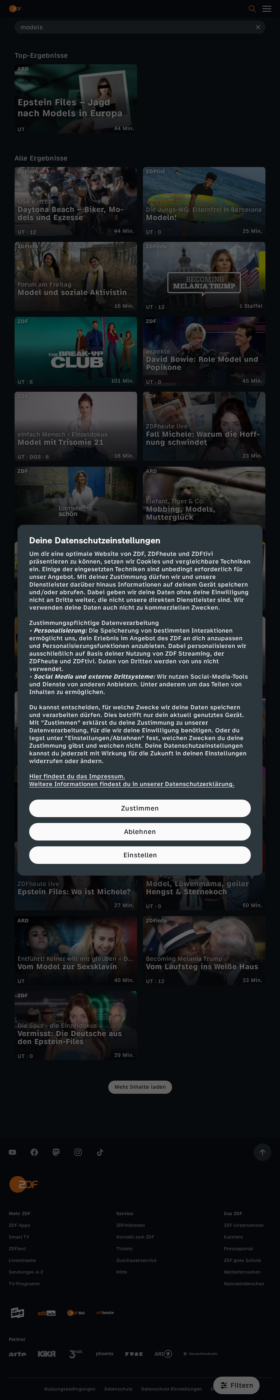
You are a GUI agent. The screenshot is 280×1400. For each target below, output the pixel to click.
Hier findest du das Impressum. (77, 776)
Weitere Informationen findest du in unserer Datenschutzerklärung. (131, 784)
